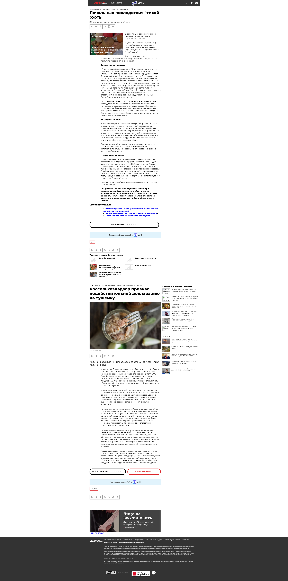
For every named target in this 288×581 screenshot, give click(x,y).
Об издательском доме (112, 540)
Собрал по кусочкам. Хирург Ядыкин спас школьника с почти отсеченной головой (185, 298)
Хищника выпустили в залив (145, 258)
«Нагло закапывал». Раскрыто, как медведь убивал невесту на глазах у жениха (184, 291)
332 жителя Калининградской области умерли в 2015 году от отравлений (110, 274)
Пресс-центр (128, 540)
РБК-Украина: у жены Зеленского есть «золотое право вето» (183, 369)
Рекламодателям (110, 542)
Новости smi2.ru (97, 533)
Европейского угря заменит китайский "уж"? (128, 216)
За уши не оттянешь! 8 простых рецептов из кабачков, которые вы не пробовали (185, 306)
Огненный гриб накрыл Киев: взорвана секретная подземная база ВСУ (184, 341)
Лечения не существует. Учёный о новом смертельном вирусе (184, 320)
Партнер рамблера (123, 572)
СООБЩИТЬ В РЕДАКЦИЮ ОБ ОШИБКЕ (131, 542)
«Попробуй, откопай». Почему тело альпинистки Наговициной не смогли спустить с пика (184, 313)
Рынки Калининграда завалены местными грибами (131, 213)
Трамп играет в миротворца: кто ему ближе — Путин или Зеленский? (184, 355)
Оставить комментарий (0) (144, 471)
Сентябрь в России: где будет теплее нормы (184, 347)
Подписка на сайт (141, 540)
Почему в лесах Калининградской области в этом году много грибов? (109, 267)
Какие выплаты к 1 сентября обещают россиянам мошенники (184, 362)
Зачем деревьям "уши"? (143, 265)
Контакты (185, 540)
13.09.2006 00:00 (95, 9)
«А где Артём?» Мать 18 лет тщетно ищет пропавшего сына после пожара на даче (184, 328)
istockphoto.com (95, 350)
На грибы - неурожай (107, 258)
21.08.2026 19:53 (95, 285)
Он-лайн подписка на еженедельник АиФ (165, 540)
